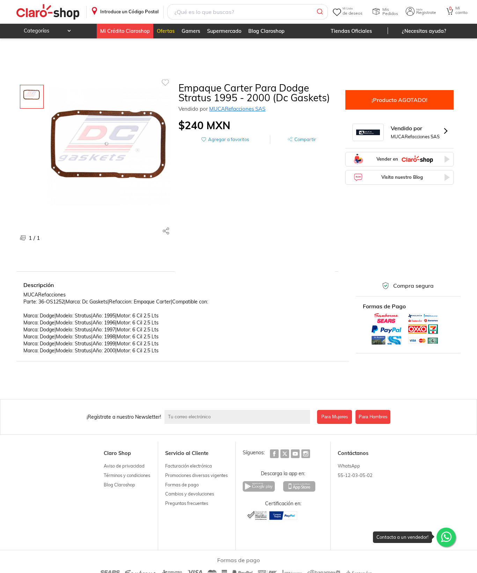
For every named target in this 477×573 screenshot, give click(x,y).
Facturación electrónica (188, 466)
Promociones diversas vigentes (196, 475)
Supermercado (224, 31)
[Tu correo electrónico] (239, 417)
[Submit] (319, 12)
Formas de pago (182, 484)
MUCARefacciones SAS (237, 108)
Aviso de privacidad (124, 466)
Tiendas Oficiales (351, 31)
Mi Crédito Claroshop (125, 31)
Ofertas (166, 31)
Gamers (191, 31)
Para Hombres (373, 416)
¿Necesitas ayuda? (424, 31)
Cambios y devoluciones (189, 494)
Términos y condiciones (127, 475)
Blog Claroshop (266, 31)
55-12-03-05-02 (355, 475)
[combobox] (247, 12)
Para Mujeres (334, 416)
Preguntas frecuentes (186, 503)
